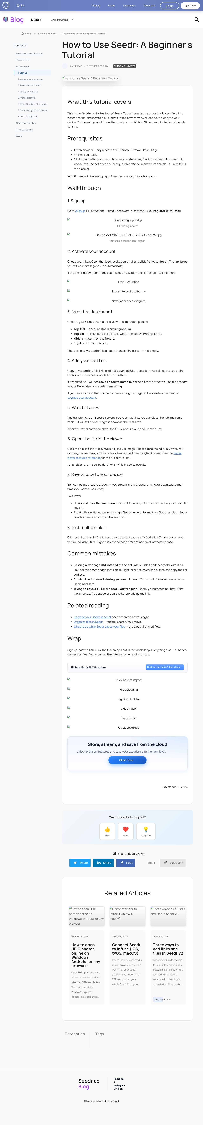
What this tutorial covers (29, 53)
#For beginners (158, 999)
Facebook (119, 1078)
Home (28, 33)
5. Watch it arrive (26, 97)
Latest (36, 19)
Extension (129, 5)
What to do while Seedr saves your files (99, 626)
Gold (111, 5)
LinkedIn (118, 1088)
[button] (150, 5)
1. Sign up (23, 72)
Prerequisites (23, 59)
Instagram (119, 1085)
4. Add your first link (28, 91)
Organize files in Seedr (88, 622)
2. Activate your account (30, 78)
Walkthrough (22, 66)
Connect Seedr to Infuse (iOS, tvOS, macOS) (126, 949)
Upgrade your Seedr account (92, 617)
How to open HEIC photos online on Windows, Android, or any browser (85, 955)
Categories (60, 19)
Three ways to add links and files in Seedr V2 (168, 949)
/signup (80, 211)
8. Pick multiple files (28, 116)
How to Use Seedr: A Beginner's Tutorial (84, 33)
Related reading (24, 129)
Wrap (19, 136)
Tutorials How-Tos (47, 33)
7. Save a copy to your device (32, 110)
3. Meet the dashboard (29, 85)
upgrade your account (81, 397)
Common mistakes (26, 123)
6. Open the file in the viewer (32, 104)
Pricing (96, 5)
